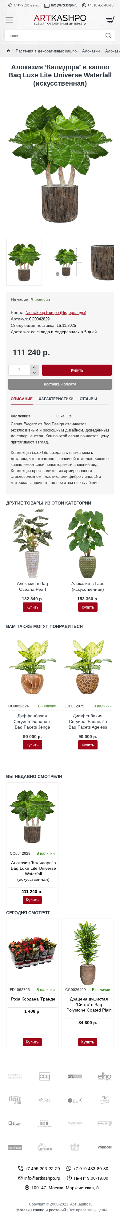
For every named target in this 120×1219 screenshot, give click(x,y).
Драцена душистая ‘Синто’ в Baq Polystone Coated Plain (89, 1004)
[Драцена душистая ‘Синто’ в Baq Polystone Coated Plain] (87, 952)
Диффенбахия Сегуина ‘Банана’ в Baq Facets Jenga (32, 721)
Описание (22, 399)
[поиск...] (108, 35)
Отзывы (88, 399)
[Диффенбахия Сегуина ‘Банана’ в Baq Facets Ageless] (88, 667)
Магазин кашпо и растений (41, 1210)
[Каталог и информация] (9, 20)
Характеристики (56, 399)
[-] (34, 372)
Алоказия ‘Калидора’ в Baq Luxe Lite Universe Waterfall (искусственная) (33, 871)
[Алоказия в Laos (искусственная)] (88, 544)
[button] (77, 370)
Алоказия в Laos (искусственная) (87, 586)
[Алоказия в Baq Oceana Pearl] (32, 544)
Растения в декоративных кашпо (46, 51)
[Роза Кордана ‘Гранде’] (32, 952)
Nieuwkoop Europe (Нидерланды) (56, 312)
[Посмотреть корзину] (111, 20)
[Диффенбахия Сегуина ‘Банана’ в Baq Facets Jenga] (32, 667)
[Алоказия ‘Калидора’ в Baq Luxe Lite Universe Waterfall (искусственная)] (32, 816)
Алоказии (91, 51)
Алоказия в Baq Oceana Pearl (32, 586)
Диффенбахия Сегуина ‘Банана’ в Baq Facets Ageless (88, 721)
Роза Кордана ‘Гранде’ (33, 998)
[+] (34, 367)
